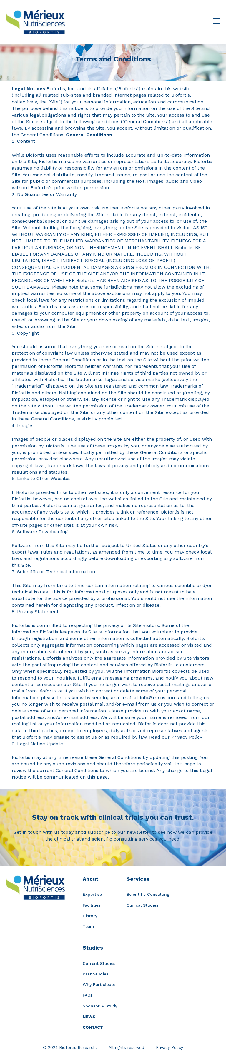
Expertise (92, 894)
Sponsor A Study (100, 1006)
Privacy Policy (169, 1047)
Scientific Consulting (148, 894)
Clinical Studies (142, 905)
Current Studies (99, 963)
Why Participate (99, 984)
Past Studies (95, 974)
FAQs (87, 995)
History (90, 915)
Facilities (91, 905)
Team (88, 926)
